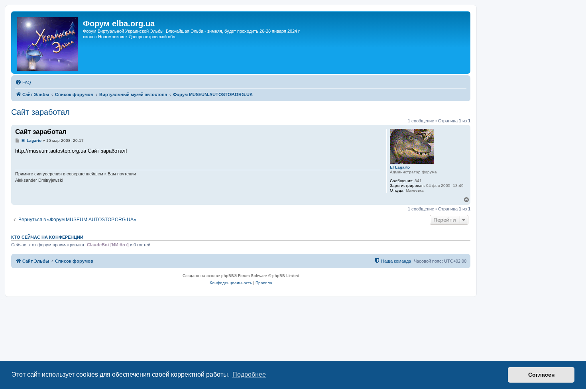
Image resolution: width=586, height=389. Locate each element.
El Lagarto (400, 167)
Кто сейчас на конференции (47, 237)
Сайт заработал (40, 112)
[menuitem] (23, 82)
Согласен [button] (541, 374)
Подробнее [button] (249, 374)
